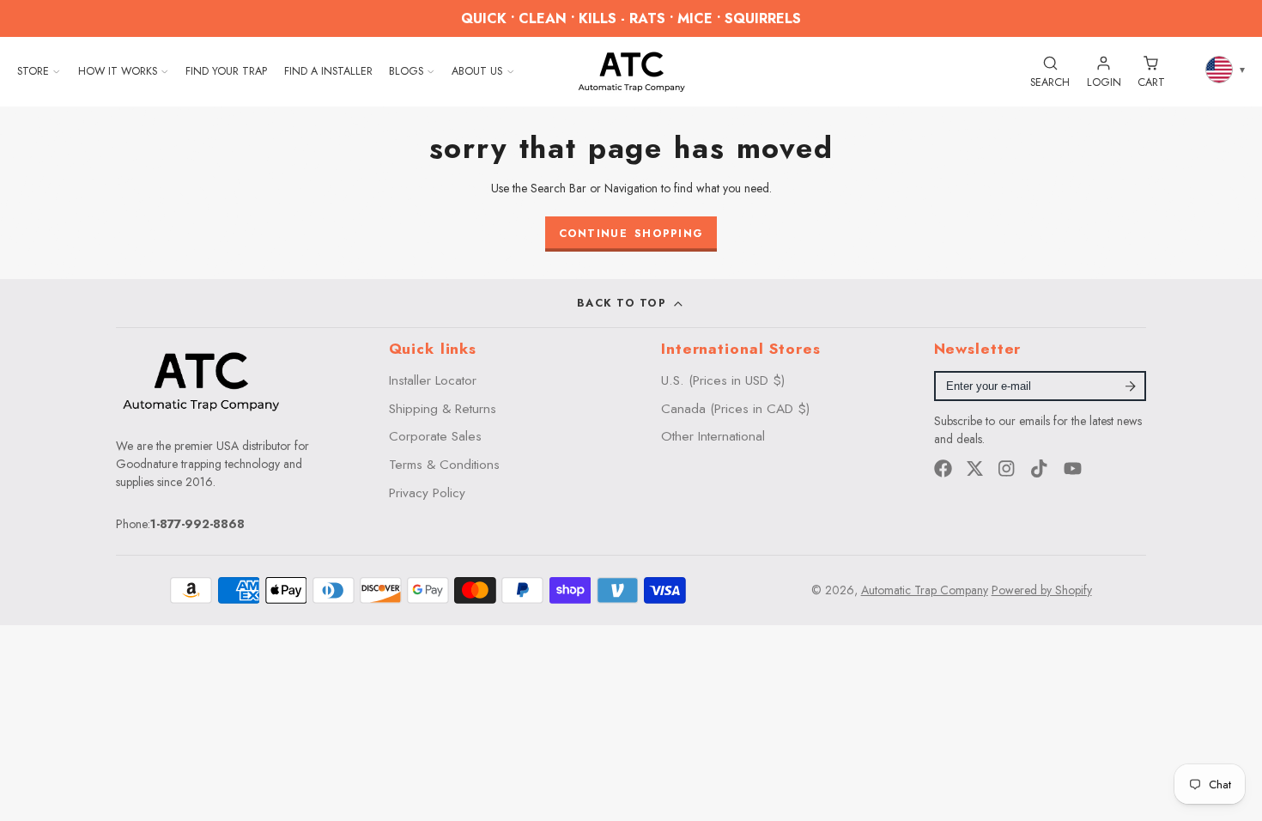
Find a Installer (328, 71)
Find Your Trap (226, 71)
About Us (477, 71)
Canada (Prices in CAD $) (735, 408)
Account (1104, 71)
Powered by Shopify (1042, 590)
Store (33, 71)
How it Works (117, 71)
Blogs (406, 71)
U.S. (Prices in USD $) (723, 380)
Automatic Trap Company (924, 590)
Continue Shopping (631, 233)
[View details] (201, 381)
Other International (713, 436)
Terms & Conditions (444, 464)
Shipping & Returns (442, 408)
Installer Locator (432, 380)
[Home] (631, 71)
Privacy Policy (427, 492)
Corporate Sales (435, 436)
